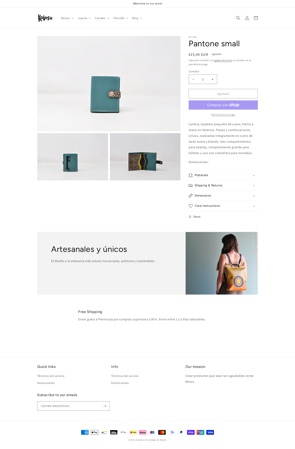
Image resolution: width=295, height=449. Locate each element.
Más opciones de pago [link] (223, 114)
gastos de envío (223, 60)
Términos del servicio (51, 376)
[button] (67, 18)
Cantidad (194, 71)
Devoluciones (46, 383)
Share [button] (197, 216)
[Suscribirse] (104, 406)
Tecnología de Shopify (156, 440)
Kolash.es (140, 440)
